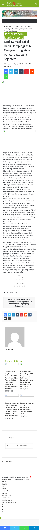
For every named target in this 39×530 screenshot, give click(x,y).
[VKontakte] (30, 314)
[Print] (9, 318)
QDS (27, 479)
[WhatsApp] (6, 76)
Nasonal (18, 37)
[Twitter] (11, 71)
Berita (12, 26)
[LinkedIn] (16, 71)
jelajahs (9, 64)
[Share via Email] (5, 318)
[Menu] (3, 4)
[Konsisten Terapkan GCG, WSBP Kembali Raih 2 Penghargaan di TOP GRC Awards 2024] (27, 396)
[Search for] (36, 4)
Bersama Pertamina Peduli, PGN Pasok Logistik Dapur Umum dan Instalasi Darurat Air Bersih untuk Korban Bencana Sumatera (12, 409)
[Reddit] (32, 71)
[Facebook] (6, 71)
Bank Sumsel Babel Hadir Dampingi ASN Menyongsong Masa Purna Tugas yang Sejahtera (19, 302)
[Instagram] (2, 511)
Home (7, 26)
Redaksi (4, 488)
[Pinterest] (26, 71)
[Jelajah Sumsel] (14, 4)
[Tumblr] (21, 71)
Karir (3, 486)
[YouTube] (2, 509)
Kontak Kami (6, 498)
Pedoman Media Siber (9, 502)
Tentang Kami (6, 495)
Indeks (4, 482)
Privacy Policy (6, 491)
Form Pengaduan (7, 500)
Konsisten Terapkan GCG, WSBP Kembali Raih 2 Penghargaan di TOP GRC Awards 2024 (27, 408)
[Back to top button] (0, 518)
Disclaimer (5, 493)
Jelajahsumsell (6, 479)
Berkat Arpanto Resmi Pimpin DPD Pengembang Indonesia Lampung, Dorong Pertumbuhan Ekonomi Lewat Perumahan (26, 379)
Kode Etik (5, 484)
